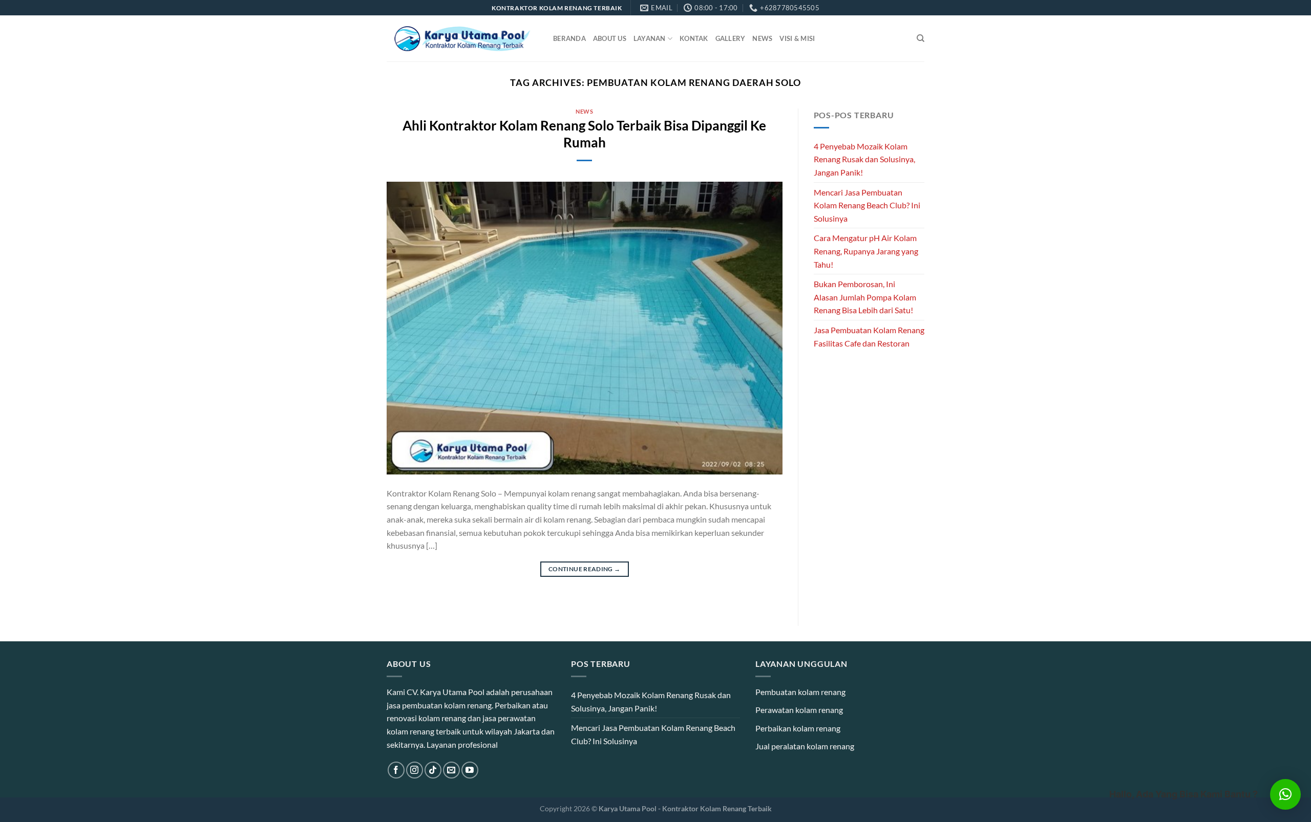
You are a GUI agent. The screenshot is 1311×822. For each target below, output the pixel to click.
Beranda (569, 38)
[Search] (920, 38)
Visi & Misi (797, 38)
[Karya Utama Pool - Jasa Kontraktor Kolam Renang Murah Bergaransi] (462, 38)
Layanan (649, 38)
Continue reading (584, 569)
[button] (1285, 794)
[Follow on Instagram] (414, 770)
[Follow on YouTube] (469, 770)
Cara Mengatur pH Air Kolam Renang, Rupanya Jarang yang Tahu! (866, 251)
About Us (609, 38)
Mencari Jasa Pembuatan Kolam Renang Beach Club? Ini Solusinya (867, 205)
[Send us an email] (451, 770)
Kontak (694, 38)
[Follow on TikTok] (433, 770)
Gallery (730, 38)
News (762, 38)
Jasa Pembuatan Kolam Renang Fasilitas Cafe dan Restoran (869, 336)
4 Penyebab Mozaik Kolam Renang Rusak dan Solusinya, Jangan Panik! (864, 159)
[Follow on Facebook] (396, 770)
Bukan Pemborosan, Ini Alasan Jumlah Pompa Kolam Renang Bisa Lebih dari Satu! (865, 297)
